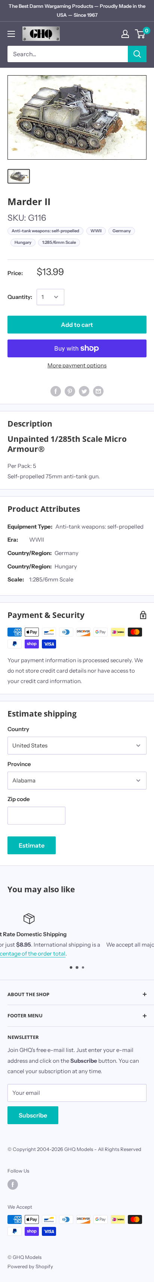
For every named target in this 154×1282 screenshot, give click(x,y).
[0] (140, 33)
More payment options (77, 365)
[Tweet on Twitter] (84, 391)
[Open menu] (11, 34)
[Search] (137, 54)
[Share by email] (98, 391)
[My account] (125, 34)
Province (19, 764)
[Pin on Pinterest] (70, 391)
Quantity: (19, 296)
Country (18, 729)
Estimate (31, 845)
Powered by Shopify (30, 1266)
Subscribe (33, 1115)
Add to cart (77, 324)
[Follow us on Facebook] (12, 1184)
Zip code (18, 799)
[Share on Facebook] (55, 391)
